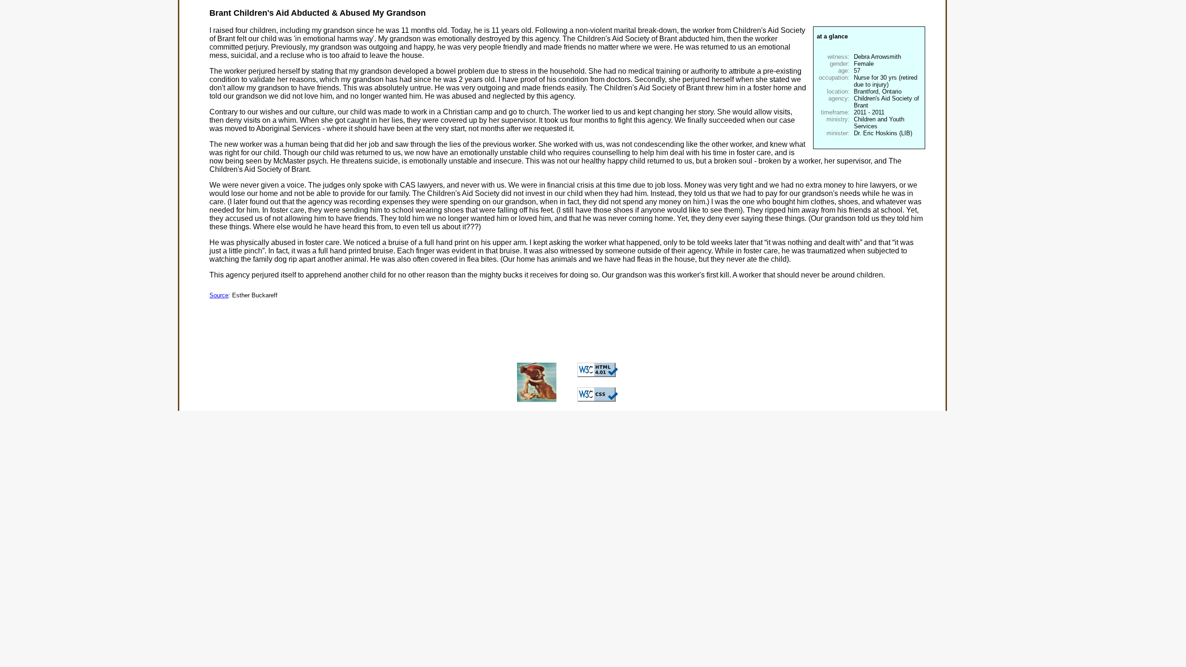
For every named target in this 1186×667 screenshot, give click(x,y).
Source (218, 295)
